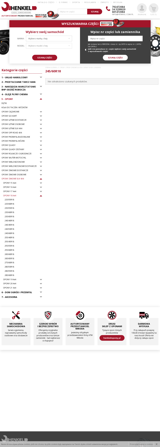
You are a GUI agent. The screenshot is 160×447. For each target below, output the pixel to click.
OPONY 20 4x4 (9, 283)
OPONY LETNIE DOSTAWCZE (14, 120)
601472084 (118, 12)
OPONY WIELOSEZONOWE (13, 162)
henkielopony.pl (112, 338)
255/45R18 (9, 241)
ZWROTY (104, 2)
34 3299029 (118, 9)
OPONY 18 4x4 (9, 195)
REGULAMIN (90, 2)
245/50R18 (9, 229)
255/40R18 (9, 237)
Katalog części (46, 2)
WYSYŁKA (117, 2)
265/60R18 (9, 254)
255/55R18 (9, 246)
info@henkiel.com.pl (122, 14)
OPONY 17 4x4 (9, 191)
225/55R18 (9, 199)
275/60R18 (9, 262)
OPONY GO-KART (9, 116)
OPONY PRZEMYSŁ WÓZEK (13, 141)
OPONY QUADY (8, 145)
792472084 (118, 7)
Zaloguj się (142, 14)
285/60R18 (9, 275)
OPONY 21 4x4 (9, 288)
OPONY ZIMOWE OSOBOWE (14, 174)
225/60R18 (9, 204)
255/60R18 (9, 250)
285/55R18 (9, 271)
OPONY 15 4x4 (9, 183)
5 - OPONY (61, 68)
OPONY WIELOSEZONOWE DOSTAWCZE (19, 166)
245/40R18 (9, 220)
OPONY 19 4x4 (9, 279)
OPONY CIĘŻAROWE (10, 111)
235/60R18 (9, 212)
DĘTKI (4, 103)
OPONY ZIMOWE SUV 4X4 (13, 178)
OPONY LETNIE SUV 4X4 (12, 128)
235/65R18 (9, 216)
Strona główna (51, 68)
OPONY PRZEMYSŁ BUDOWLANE (16, 137)
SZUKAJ (94, 11)
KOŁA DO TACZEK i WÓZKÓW (15, 107)
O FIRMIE (63, 2)
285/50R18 (9, 267)
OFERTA (76, 2)
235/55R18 (9, 208)
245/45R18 (9, 225)
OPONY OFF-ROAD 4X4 (12, 132)
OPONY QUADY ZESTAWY (13, 149)
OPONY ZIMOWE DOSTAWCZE (15, 170)
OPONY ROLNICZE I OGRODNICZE (16, 153)
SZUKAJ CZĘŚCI (44, 57)
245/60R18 (9, 233)
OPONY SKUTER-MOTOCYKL (14, 158)
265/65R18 (9, 258)
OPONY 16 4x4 (9, 187)
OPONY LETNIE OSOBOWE (13, 124)
